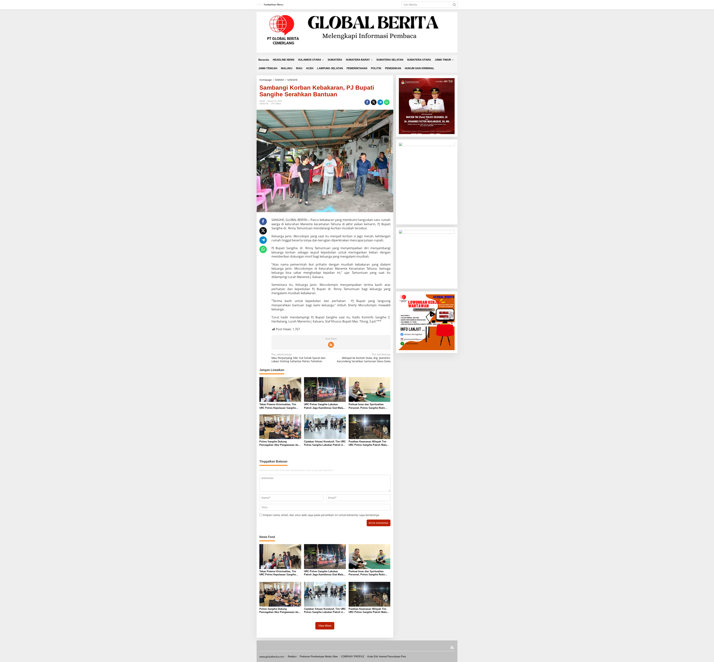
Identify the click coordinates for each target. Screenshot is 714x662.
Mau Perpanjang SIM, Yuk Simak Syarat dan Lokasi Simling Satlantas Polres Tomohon (298, 358)
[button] (454, 4)
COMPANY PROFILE (352, 656)
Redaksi (292, 656)
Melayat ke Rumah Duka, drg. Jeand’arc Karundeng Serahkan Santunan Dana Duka (363, 358)
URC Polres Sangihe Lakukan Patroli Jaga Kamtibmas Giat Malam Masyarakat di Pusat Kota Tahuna (324, 406)
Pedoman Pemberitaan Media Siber (319, 656)
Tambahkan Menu (273, 4)
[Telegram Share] (380, 102)
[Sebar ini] (367, 102)
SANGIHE (263, 103)
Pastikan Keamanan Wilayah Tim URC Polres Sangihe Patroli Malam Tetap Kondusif (369, 443)
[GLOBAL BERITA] (357, 32)
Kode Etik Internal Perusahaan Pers (386, 656)
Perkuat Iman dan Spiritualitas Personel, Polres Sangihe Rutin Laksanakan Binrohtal (367, 406)
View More (324, 625)
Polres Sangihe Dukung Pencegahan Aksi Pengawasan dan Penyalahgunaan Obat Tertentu (279, 443)
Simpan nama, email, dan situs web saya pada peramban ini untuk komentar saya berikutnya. (321, 515)
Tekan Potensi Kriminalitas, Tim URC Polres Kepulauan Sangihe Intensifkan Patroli (277, 406)
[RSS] (331, 345)
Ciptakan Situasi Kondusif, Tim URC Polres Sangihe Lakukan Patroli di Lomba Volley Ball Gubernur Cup (325, 443)
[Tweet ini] (374, 102)
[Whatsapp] (387, 102)
